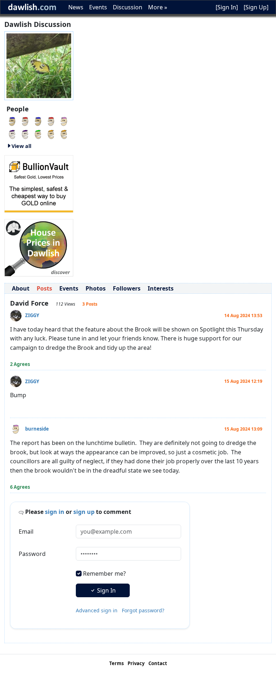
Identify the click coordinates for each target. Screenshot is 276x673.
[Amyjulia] (25, 134)
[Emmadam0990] (51, 134)
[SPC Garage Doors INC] (12, 134)
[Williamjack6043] (25, 121)
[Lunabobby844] (38, 134)
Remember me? (104, 573)
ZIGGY (32, 315)
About (20, 288)
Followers (127, 288)
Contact (157, 663)
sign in (54, 512)
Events (98, 7)
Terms (116, 663)
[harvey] (64, 121)
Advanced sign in (97, 610)
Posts (44, 288)
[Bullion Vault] (38, 183)
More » (157, 7)
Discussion (127, 7)
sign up (84, 512)
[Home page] (38, 65)
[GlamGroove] (38, 121)
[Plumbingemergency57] (12, 121)
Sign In (106, 590)
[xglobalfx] (64, 134)
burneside (37, 429)
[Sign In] (227, 7)
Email (26, 531)
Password (32, 554)
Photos (96, 288)
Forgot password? (143, 610)
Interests (161, 288)
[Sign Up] (256, 7)
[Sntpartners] (51, 121)
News (75, 7)
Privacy (136, 663)
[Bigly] (38, 247)
